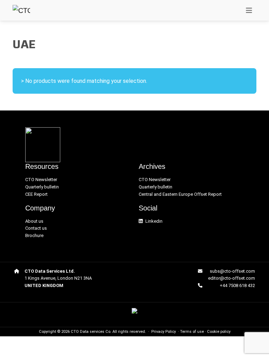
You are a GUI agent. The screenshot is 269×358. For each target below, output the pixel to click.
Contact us (36, 228)
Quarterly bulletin (42, 186)
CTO (75, 331)
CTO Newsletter (41, 179)
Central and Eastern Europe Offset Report (180, 194)
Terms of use (192, 331)
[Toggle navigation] (249, 10)
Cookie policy (218, 331)
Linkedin (154, 221)
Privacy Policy (163, 331)
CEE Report (36, 194)
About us (34, 221)
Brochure (34, 235)
